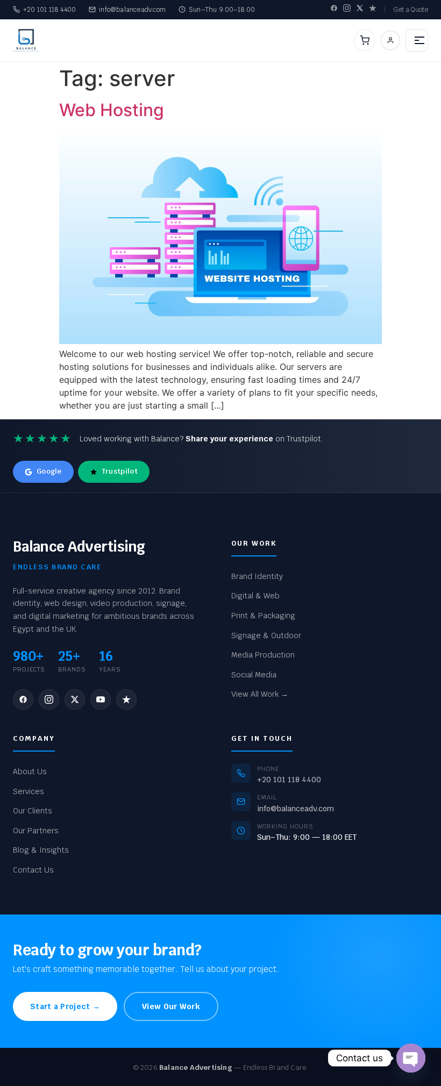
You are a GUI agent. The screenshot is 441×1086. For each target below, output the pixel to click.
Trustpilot (120, 471)
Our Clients (32, 811)
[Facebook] (334, 9)
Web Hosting (111, 109)
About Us (30, 771)
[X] (360, 9)
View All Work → (259, 694)
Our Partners (36, 830)
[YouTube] (100, 699)
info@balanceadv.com (132, 9)
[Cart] (364, 40)
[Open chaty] (410, 1058)
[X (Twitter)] (75, 699)
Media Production (263, 655)
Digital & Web (255, 596)
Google (49, 471)
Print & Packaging (263, 615)
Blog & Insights (41, 850)
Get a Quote (410, 9)
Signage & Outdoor (266, 635)
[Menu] (417, 40)
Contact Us (33, 870)
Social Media (253, 675)
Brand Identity (257, 576)
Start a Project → (65, 1006)
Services (28, 791)
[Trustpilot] (372, 9)
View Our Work (171, 1006)
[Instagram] (347, 9)
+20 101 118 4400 (49, 9)
